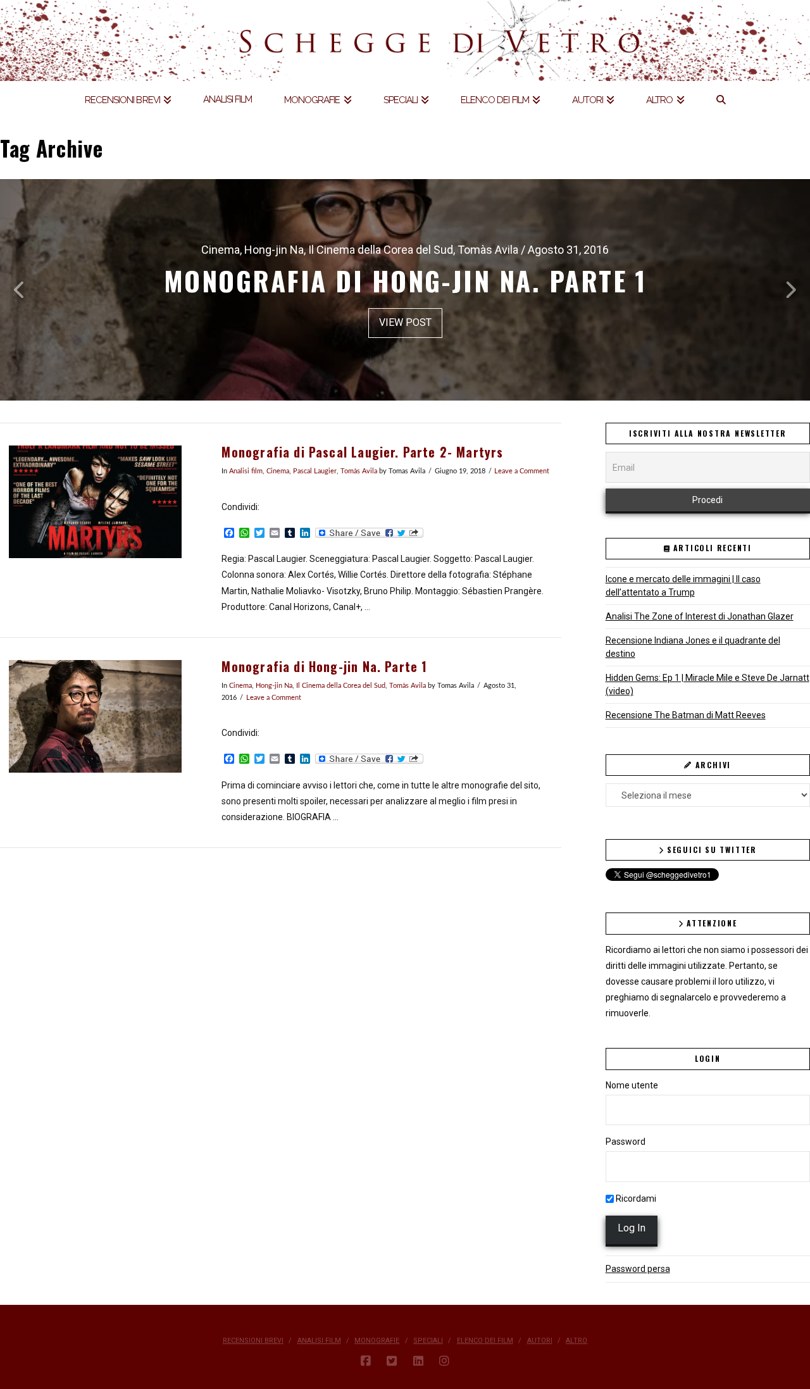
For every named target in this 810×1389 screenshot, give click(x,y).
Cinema (277, 471)
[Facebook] (366, 1361)
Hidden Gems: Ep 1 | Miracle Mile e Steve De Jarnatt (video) (707, 684)
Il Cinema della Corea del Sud (340, 686)
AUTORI (539, 1340)
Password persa (638, 1269)
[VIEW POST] (95, 501)
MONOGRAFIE (376, 1340)
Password (625, 1142)
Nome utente (632, 1085)
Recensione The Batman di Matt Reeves (686, 715)
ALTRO (576, 1340)
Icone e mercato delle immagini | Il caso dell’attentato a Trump (683, 585)
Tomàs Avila (358, 471)
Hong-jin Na (274, 686)
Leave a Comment (521, 471)
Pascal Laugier (315, 471)
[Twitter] (392, 1361)
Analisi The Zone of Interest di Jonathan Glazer (700, 616)
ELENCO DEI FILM (485, 1340)
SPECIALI (428, 1340)
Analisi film (246, 471)
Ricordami (635, 1198)
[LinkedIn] (418, 1361)
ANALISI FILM (319, 1340)
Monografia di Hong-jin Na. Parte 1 (324, 666)
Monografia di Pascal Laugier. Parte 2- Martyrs (362, 452)
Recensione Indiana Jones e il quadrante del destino (693, 647)
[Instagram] (444, 1361)
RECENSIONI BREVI (253, 1340)
